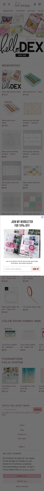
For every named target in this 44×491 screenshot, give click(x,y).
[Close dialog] (42, 217)
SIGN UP (36, 269)
